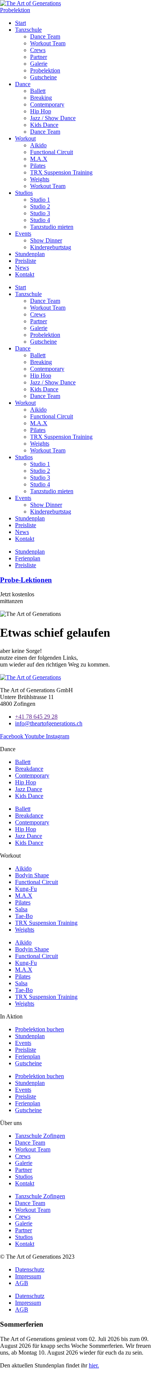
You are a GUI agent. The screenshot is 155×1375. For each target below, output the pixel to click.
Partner (38, 57)
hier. (94, 1365)
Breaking (41, 97)
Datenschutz (29, 1269)
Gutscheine (43, 77)
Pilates (38, 165)
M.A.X (38, 159)
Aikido (38, 145)
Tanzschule (28, 29)
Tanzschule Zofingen (40, 1136)
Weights (39, 179)
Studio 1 (40, 199)
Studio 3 (40, 213)
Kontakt (24, 274)
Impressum (28, 1276)
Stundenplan (30, 254)
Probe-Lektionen (26, 580)
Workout (25, 138)
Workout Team (47, 43)
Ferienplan (27, 1056)
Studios (24, 193)
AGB (21, 1283)
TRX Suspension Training (61, 172)
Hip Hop (40, 111)
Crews (38, 50)
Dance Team (45, 36)
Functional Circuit (51, 152)
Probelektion (45, 70)
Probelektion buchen (39, 1029)
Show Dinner (46, 240)
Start (20, 23)
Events (23, 233)
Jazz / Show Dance (53, 118)
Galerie (38, 63)
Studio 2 (40, 206)
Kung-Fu (26, 889)
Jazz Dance (28, 789)
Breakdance (29, 768)
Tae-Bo (24, 916)
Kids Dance (44, 125)
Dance (22, 84)
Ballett (38, 91)
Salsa (21, 909)
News (22, 267)
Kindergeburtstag (50, 247)
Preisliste (25, 261)
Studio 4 (40, 220)
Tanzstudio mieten (51, 227)
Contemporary (47, 104)
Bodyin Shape (32, 875)
